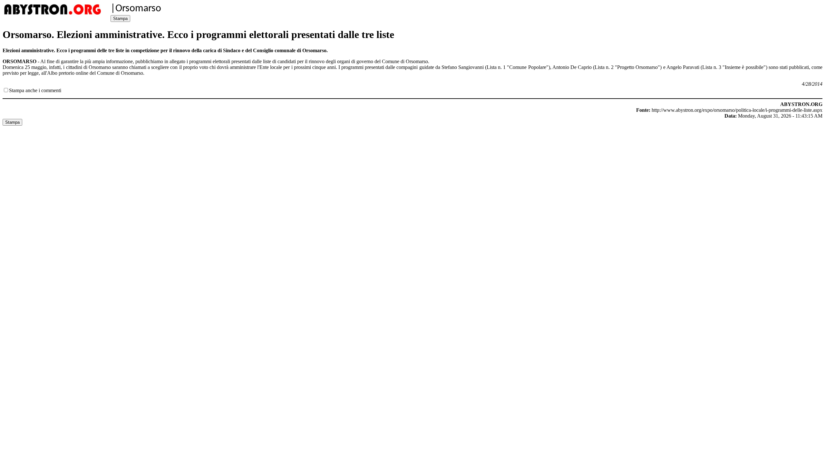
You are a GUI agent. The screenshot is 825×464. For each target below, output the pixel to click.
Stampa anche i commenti (35, 90)
